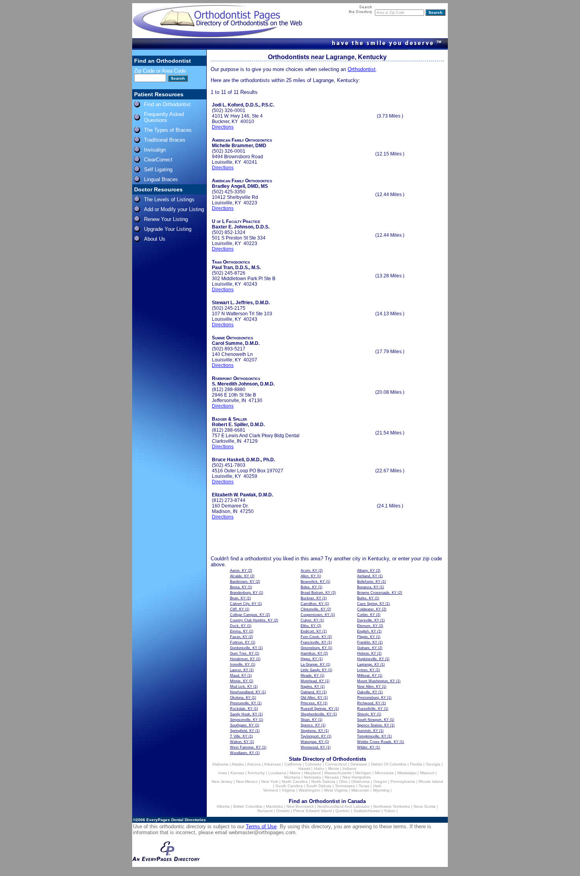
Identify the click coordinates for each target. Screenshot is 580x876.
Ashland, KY (367, 576)
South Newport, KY (373, 720)
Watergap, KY (312, 742)
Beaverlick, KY (313, 582)
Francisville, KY (313, 642)
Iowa (222, 773)
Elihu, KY (308, 626)
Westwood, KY (313, 747)
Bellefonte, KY (368, 582)
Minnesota (384, 773)
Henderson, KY (242, 659)
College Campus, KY (247, 615)
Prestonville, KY (243, 703)
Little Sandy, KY (314, 670)
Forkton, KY (240, 642)
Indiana (349, 768)
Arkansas (272, 764)
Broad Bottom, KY (315, 593)
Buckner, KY (311, 598)
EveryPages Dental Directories (176, 820)
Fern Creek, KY (313, 637)
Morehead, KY (312, 681)
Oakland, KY (311, 692)
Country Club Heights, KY (251, 620)
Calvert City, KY (243, 604)
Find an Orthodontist (167, 104)
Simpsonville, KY (244, 720)
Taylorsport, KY (313, 736)
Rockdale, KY (241, 709)
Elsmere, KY (367, 626)
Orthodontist (362, 69)
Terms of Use (261, 826)
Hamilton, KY (311, 653)
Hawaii (304, 768)
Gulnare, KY (367, 648)
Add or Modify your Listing (174, 209)
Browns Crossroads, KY (377, 593)
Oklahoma (360, 781)
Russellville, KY (370, 709)
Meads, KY (310, 676)
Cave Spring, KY (370, 604)
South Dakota (318, 786)
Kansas (237, 773)
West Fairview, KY (245, 747)
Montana (292, 777)
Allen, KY (308, 576)
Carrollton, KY (312, 604)
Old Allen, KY (311, 698)
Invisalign (155, 150)
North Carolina (295, 781)
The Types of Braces (168, 130)
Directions (223, 127)
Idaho (319, 768)
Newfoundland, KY (245, 692)
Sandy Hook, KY (243, 714)
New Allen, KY (369, 687)
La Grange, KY (313, 664)
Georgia (433, 764)
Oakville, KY (367, 692)
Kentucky (256, 773)
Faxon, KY (238, 637)
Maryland (312, 773)
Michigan (363, 773)
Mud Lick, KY (241, 687)
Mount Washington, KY (376, 681)
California (292, 764)
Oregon (380, 781)
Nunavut (265, 811)
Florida (416, 764)
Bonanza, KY (367, 587)
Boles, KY (309, 587)
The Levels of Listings (169, 199)
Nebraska (312, 777)
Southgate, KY (242, 725)
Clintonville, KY (313, 609)
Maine (295, 773)
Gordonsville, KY (243, 648)
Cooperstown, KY (315, 615)
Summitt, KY (367, 731)
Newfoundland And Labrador (343, 806)
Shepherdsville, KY (316, 714)
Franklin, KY (367, 642)
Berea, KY (238, 587)
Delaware (358, 764)
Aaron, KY (238, 571)
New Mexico (247, 781)
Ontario (283, 811)
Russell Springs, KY (317, 709)
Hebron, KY (366, 653)
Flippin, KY (366, 637)
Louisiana (277, 773)
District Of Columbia (388, 764)
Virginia (288, 790)
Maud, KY (238, 676)
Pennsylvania (403, 781)
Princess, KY (311, 703)
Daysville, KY (368, 620)
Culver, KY (309, 620)
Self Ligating (158, 169)
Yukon (389, 811)
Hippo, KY (309, 659)
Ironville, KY (240, 664)
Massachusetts (338, 773)
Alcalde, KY (239, 576)
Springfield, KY (242, 731)
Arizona (254, 764)
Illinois (333, 768)
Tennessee (345, 786)
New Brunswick (300, 806)
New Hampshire (356, 777)
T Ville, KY (238, 736)
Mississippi (406, 773)
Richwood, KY (368, 703)
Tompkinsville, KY (371, 736)
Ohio (343, 781)
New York (269, 781)
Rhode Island (431, 781)
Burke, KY (365, 598)
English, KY (366, 631)
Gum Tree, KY (242, 653)
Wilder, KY (365, 747)
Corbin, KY (366, 615)
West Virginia (336, 790)
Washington (309, 790)
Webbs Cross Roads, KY (378, 742)
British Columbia (247, 806)
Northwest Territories (391, 806)
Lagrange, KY (368, 664)
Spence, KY (310, 725)
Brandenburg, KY (244, 593)
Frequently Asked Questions (164, 117)
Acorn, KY (309, 571)
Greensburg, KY (314, 648)
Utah (377, 786)
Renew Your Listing (166, 219)
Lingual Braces (161, 179)
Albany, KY (366, 571)
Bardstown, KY (242, 582)
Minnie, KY (239, 681)
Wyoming (381, 790)
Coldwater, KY (369, 609)
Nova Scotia (424, 806)
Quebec (342, 811)
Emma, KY (239, 631)
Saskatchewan (367, 811)
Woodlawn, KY (242, 753)
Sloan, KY (309, 720)
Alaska (238, 764)
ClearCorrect (158, 160)
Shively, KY (366, 714)
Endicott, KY (311, 631)
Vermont (270, 790)
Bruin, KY (237, 598)
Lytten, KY (365, 670)
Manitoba (274, 806)
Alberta (223, 806)
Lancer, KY (239, 670)
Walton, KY (239, 742)
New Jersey (221, 781)
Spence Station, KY (373, 725)
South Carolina (289, 786)
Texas (364, 786)
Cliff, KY (237, 609)
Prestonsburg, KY (371, 698)
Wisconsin (360, 790)
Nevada (332, 777)
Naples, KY (310, 687)
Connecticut (336, 764)
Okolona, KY (240, 698)
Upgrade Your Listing (167, 229)
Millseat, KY (367, 676)
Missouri (427, 773)
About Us (154, 239)
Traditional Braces (164, 140)
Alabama (220, 764)
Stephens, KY (312, 731)
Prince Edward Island (312, 811)
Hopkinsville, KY (370, 659)
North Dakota (323, 781)
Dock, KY (238, 626)
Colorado (313, 764)
